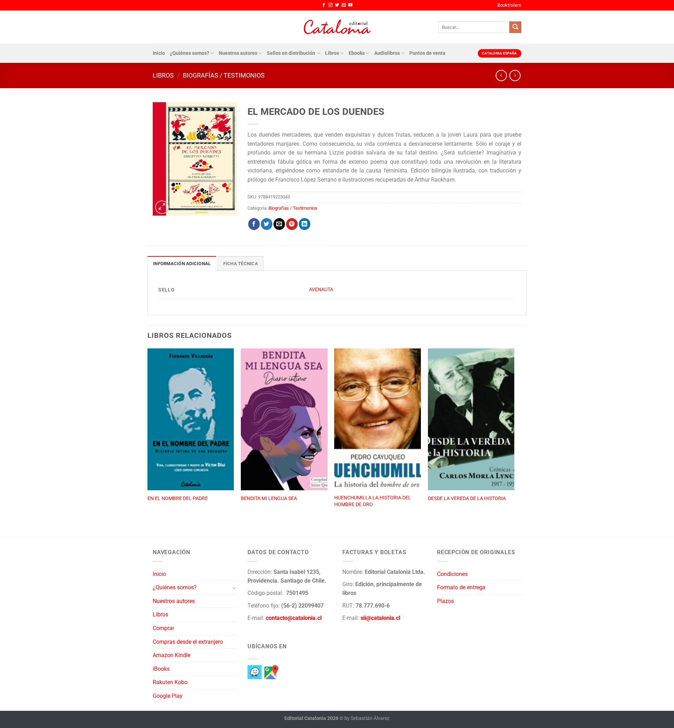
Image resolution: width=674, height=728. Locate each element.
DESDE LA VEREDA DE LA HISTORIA (467, 498)
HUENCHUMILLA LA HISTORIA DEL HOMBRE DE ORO (372, 501)
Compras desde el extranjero (188, 641)
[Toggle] (234, 587)
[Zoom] (162, 207)
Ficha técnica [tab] (240, 263)
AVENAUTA (321, 290)
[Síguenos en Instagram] (330, 5)
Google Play (168, 696)
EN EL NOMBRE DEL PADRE (177, 498)
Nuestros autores (238, 53)
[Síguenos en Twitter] (337, 5)
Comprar (163, 628)
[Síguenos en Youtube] (350, 5)
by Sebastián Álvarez (367, 718)
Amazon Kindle (171, 655)
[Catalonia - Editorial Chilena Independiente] (337, 27)
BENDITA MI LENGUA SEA (269, 498)
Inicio (159, 53)
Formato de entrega (461, 587)
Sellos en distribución (291, 53)
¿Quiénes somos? (189, 53)
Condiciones (452, 574)
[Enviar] (515, 27)
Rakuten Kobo (170, 682)
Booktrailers (509, 5)
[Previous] (148, 435)
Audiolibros (387, 53)
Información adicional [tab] (182, 263)
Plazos (445, 601)
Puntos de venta (427, 53)
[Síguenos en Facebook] (324, 5)
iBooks (161, 668)
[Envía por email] (279, 224)
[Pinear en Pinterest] (292, 224)
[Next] (514, 435)
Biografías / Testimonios (224, 75)
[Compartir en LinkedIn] (304, 224)
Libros (332, 53)
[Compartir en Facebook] (254, 224)
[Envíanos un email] (344, 5)
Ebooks (357, 53)
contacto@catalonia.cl (294, 618)
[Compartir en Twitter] (266, 224)
